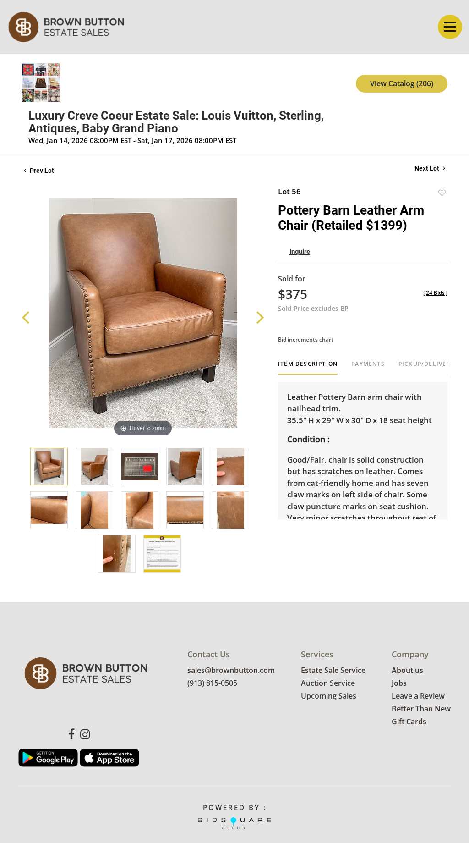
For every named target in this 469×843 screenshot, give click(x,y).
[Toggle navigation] (450, 27)
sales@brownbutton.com (231, 670)
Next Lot (427, 168)
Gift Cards (409, 721)
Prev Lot (41, 170)
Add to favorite (441, 192)
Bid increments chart (305, 339)
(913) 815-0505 (212, 683)
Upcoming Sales (328, 696)
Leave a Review (418, 696)
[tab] (308, 367)
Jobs (399, 683)
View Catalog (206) (401, 83)
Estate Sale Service (333, 670)
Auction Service (328, 683)
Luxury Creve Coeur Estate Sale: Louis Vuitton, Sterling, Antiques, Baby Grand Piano (176, 122)
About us (407, 670)
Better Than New (421, 709)
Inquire (299, 252)
